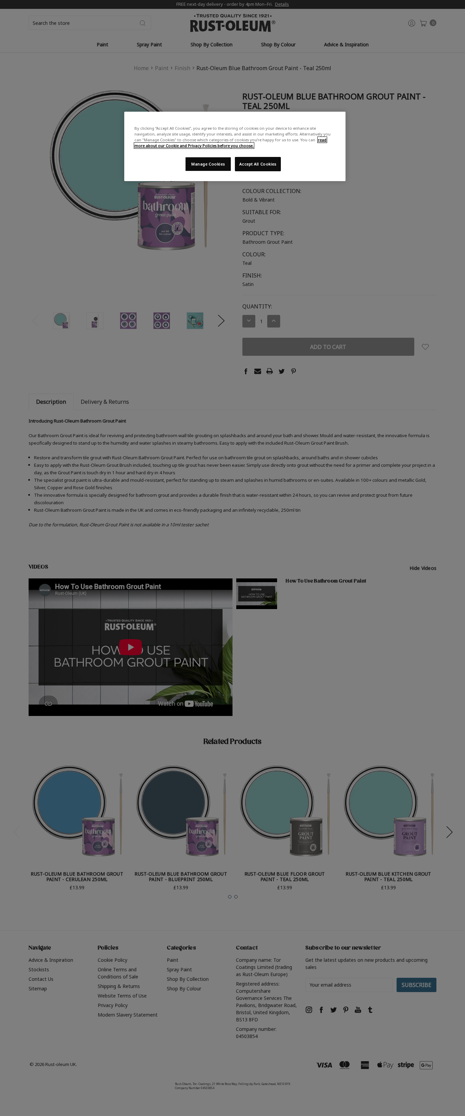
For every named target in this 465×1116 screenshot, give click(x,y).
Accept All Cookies (257, 163)
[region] (235, 146)
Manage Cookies (208, 163)
